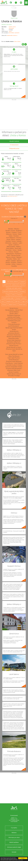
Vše (4, 281)
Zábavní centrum (12, 304)
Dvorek (15, 234)
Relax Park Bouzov (14, 356)
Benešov (10, 229)
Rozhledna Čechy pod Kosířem (14, 321)
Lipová (10, 245)
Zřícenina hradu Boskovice (13, 361)
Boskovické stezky (14, 338)
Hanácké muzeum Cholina (14, 365)
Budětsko (19, 230)
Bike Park (17, 301)
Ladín (20, 243)
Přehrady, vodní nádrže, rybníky (14, 288)
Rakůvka (18, 257)
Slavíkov (13, 261)
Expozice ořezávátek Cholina (13, 367)
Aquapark (22, 281)
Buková (8, 232)
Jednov (13, 239)
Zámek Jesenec (9, 310)
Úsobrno (19, 264)
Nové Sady (18, 248)
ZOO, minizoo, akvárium (12, 281)
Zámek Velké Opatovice (14, 340)
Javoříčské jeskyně (13, 326)
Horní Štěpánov (10, 238)
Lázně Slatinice (18, 363)
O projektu (14, 827)
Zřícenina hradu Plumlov (13, 344)
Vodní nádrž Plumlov (14, 358)
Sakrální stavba (22, 304)
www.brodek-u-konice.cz (12, 35)
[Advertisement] (14, 115)
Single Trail (24, 301)
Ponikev (16, 252)
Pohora (11, 252)
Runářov (9, 259)
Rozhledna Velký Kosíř (13, 342)
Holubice (15, 236)
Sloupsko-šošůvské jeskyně (13, 368)
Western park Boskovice (14, 336)
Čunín (19, 232)
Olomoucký (11, 28)
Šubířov (19, 262)
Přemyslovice (10, 253)
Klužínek (8, 241)
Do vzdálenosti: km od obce (12, 216)
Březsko (16, 229)
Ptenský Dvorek (15, 255)
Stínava (8, 262)
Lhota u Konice (11, 21)
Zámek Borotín (14, 331)
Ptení (8, 255)
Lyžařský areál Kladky (13, 317)
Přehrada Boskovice (14, 324)
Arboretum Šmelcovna (13, 335)
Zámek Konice (14, 308)
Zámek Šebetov (14, 312)
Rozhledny (22, 291)
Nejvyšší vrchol (9, 301)
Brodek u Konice (12, 26)
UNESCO (6, 285)
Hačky (10, 236)
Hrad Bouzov (9, 363)
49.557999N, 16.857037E (14, 32)
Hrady (8, 294)
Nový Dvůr (9, 250)
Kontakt (14, 852)
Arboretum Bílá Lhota (13, 370)
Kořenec (19, 241)
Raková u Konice (10, 257)
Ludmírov (16, 245)
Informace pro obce (14, 837)
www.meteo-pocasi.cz (12, 196)
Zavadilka (14, 266)
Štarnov (19, 261)
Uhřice (13, 264)
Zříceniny (19, 294)
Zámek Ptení (19, 310)
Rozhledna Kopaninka (13, 315)
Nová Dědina (10, 248)
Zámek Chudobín (14, 372)
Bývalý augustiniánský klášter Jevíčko (14, 328)
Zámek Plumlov (13, 345)
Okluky (19, 250)
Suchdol (8, 264)
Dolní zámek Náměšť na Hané (14, 354)
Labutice (15, 243)
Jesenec (18, 239)
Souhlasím (22, 858)
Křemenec (8, 243)
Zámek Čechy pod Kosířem (13, 319)
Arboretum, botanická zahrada (10, 291)
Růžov (15, 259)
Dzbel (19, 234)
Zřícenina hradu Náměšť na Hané (14, 350)
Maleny (18, 246)
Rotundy (18, 298)
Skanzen (22, 285)
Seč (19, 259)
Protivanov (18, 253)
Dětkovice (9, 234)
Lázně (2, 301)
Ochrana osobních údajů (14, 847)
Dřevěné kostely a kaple (8, 298)
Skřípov (8, 261)
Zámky (13, 294)
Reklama (14, 832)
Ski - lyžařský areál (14, 285)
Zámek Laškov (13, 313)
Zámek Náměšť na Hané (13, 347)
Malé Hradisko (11, 246)
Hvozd (8, 239)
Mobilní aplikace (14, 842)
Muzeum (4, 304)
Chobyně (14, 232)
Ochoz (14, 250)
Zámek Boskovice (14, 360)
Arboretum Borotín (13, 333)
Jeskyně (23, 298)
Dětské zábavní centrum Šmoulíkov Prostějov (14, 374)
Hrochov (18, 238)
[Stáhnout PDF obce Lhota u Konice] (23, 44)
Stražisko (13, 262)
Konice (10, 31)
